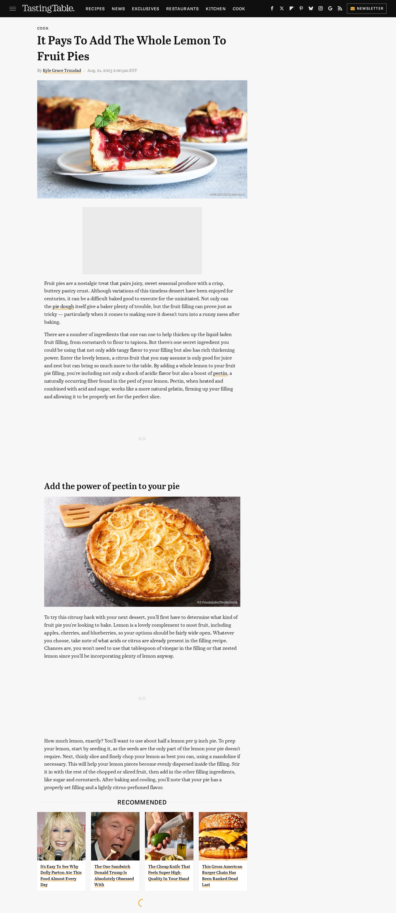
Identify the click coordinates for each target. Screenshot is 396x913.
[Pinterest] (301, 9)
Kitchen (215, 8)
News (118, 8)
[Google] (330, 9)
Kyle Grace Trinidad (62, 70)
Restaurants (182, 8)
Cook (239, 8)
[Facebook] (272, 9)
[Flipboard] (291, 9)
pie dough (63, 306)
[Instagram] (320, 9)
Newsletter (370, 8)
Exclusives (145, 8)
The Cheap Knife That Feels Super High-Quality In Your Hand (169, 872)
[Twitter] (281, 9)
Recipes (95, 8)
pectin (220, 373)
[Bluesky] (311, 9)
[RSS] (340, 9)
